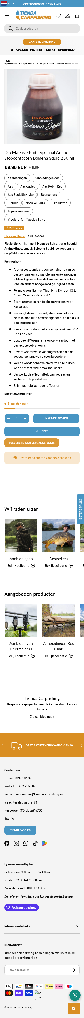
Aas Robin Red (52, 186)
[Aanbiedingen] (21, 535)
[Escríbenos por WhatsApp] (75, 995)
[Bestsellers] (58, 535)
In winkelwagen (56, 418)
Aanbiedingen (17, 178)
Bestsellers (49, 194)
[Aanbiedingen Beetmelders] (21, 620)
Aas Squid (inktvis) (20, 194)
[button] (77, 15)
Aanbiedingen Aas (46, 178)
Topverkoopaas (18, 211)
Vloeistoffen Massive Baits (26, 219)
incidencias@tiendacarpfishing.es (39, 794)
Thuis (7, 60)
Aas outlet (27, 186)
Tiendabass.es (20, 830)
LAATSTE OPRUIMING (42, 41)
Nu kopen (42, 431)
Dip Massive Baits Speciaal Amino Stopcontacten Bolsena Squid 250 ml (41, 63)
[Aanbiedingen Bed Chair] (58, 620)
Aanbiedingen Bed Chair (58, 646)
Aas (10, 186)
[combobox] (42, 28)
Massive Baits (35, 203)
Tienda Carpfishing (22, 1007)
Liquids (13, 203)
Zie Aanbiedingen (42, 716)
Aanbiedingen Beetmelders (21, 646)
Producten (59, 203)
